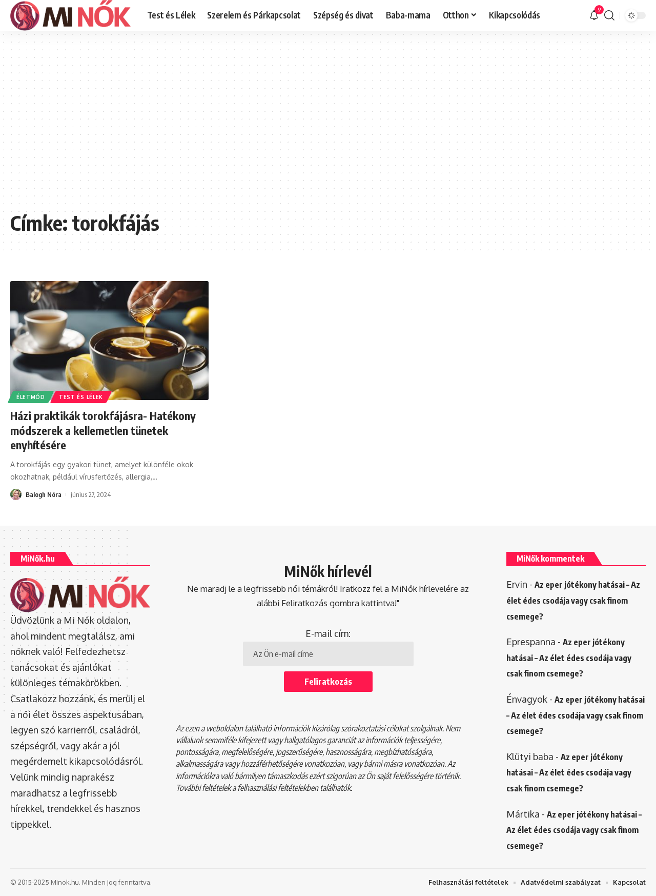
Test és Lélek (81, 397)
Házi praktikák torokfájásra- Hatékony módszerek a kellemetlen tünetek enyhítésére (103, 430)
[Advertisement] (328, 128)
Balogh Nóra (43, 494)
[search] (609, 15)
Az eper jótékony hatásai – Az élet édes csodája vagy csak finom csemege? (573, 600)
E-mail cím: (328, 633)
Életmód (30, 397)
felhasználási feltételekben (277, 788)
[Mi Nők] (70, 15)
